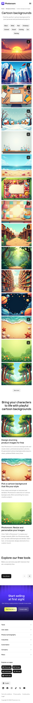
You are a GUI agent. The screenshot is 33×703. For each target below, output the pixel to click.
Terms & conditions (6, 694)
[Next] (29, 576)
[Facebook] (7, 688)
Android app (7, 671)
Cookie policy (26, 694)
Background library (10, 8)
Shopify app (7, 675)
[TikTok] (16, 688)
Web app (18, 671)
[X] (20, 688)
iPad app (17, 667)
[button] (16, 625)
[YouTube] (24, 688)
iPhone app (7, 667)
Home (2, 8)
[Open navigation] (30, 3)
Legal (2, 696)
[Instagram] (11, 688)
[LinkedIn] (3, 688)
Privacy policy (17, 694)
